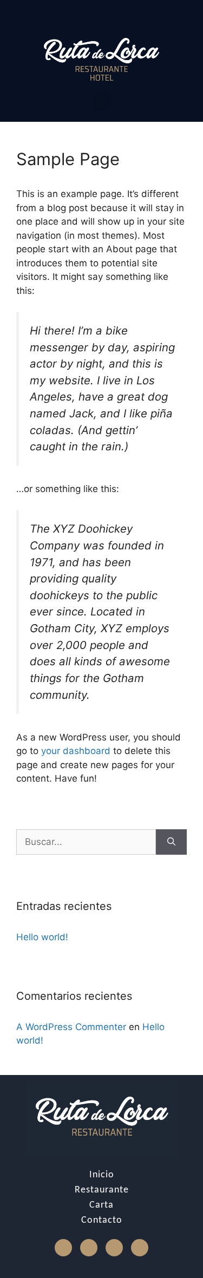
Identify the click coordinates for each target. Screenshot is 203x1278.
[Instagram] (88, 1247)
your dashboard (75, 750)
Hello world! (42, 937)
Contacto (101, 1220)
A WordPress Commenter (71, 1026)
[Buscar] (171, 842)
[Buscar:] (86, 842)
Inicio (101, 1175)
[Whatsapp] (139, 1247)
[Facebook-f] (63, 1247)
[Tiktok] (114, 1247)
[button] (101, 101)
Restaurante (102, 1190)
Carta (101, 1205)
